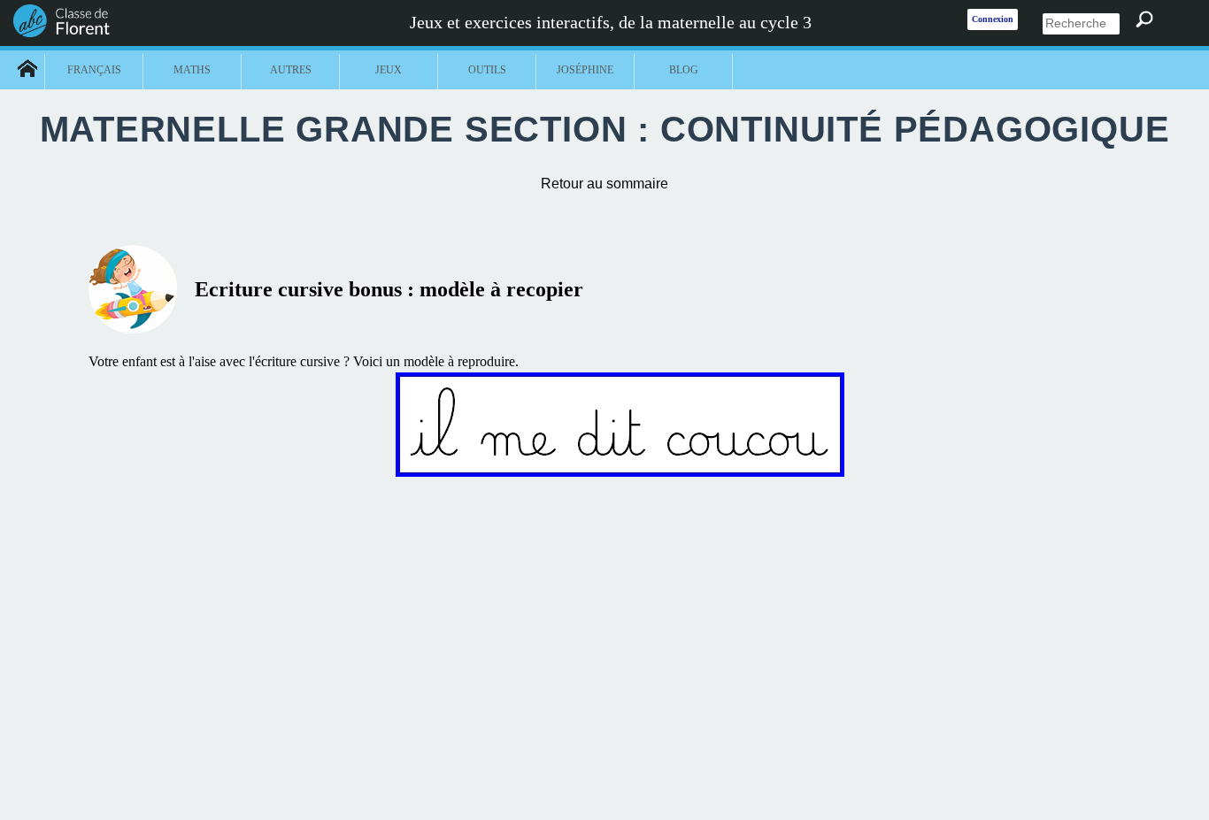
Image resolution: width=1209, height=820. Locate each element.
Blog (683, 70)
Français (94, 70)
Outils (487, 70)
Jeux (388, 70)
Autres (291, 70)
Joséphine (585, 70)
